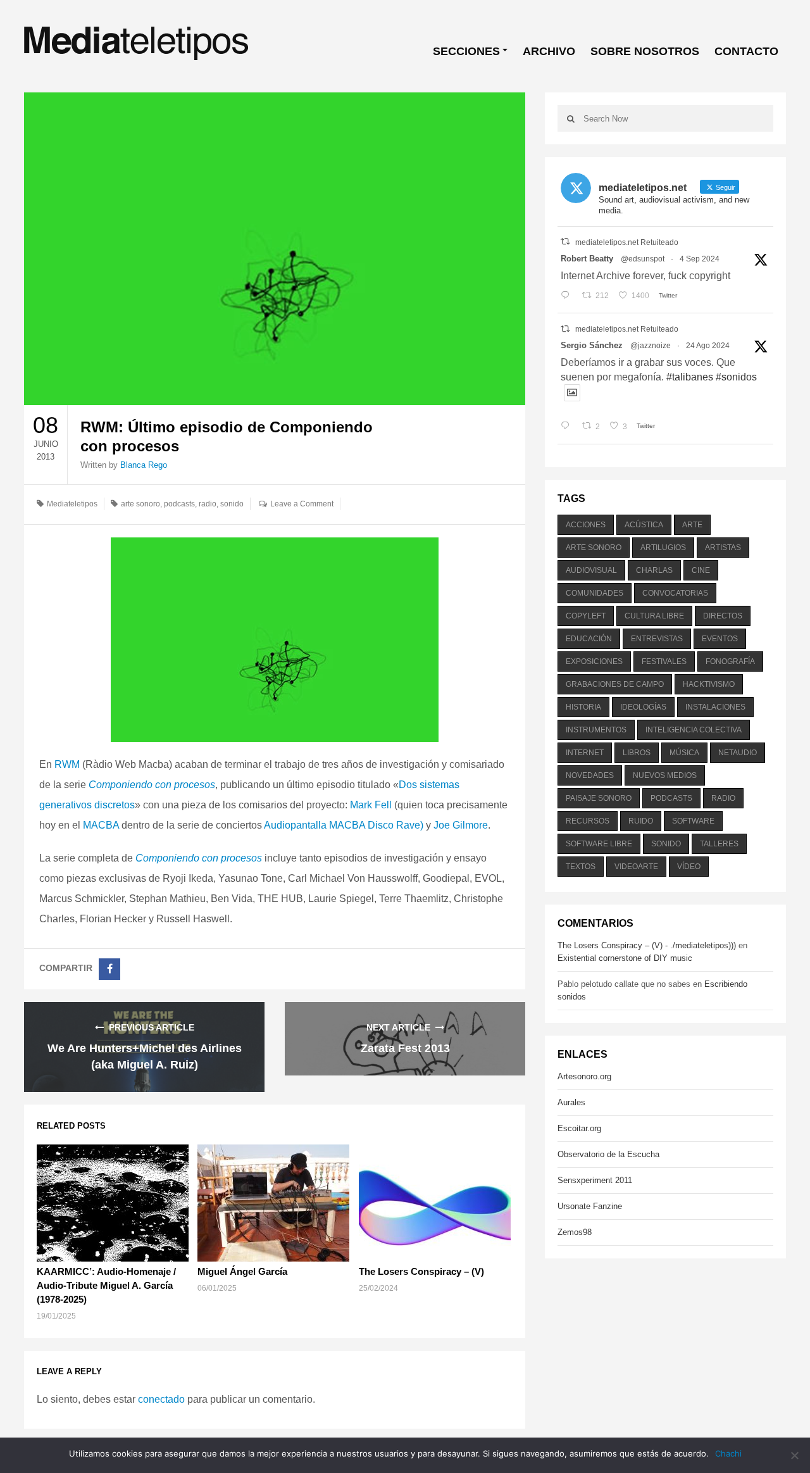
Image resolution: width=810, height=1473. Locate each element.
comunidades (594, 593)
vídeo (689, 866)
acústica (644, 524)
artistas (723, 547)
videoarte (636, 866)
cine (701, 570)
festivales (664, 661)
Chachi (728, 1453)
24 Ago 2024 (708, 345)
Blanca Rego (143, 465)
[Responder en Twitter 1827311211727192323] (568, 426)
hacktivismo (709, 684)
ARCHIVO (549, 51)
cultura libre (654, 615)
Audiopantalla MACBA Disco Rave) (343, 825)
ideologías (643, 707)
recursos (587, 821)
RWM (67, 764)
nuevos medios (665, 775)
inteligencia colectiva (693, 729)
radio (207, 503)
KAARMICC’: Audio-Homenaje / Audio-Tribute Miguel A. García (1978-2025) (106, 1285)
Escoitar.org (579, 1128)
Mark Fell (371, 804)
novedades (590, 775)
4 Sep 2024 (700, 258)
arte (692, 524)
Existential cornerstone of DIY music (625, 958)
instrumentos (596, 729)
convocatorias (675, 593)
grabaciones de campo (615, 684)
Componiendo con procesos (152, 784)
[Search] (570, 118)
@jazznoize (650, 345)
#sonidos (736, 377)
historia (583, 707)
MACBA (101, 825)
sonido (232, 503)
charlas (654, 570)
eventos (720, 638)
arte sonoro (140, 503)
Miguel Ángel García (242, 1271)
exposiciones (594, 661)
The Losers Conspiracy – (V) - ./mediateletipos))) (647, 945)
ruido (640, 821)
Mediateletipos (72, 503)
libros (637, 752)
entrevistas (657, 638)
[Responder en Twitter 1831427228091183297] (568, 295)
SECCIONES (466, 51)
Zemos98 (575, 1232)
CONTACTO (746, 51)
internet (585, 752)
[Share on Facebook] (109, 969)
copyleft (586, 615)
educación (589, 638)
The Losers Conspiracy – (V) (421, 1271)
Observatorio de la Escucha (608, 1154)
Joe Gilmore (460, 825)
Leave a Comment (301, 503)
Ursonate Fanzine (590, 1206)
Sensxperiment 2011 (595, 1180)
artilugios (663, 547)
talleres (719, 843)
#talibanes (689, 377)
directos (722, 615)
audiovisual (591, 570)
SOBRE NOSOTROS (644, 51)
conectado (161, 1399)
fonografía (730, 661)
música (684, 752)
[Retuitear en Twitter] (565, 241)
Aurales (571, 1102)
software (693, 821)
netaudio (737, 752)
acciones (586, 524)
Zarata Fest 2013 (405, 1048)
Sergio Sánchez (592, 345)
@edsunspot (642, 258)
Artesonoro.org (584, 1076)
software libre (599, 843)
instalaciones (715, 707)
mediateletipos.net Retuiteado (626, 242)
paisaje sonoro (599, 798)
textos (580, 866)
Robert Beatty (587, 258)
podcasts (179, 503)
